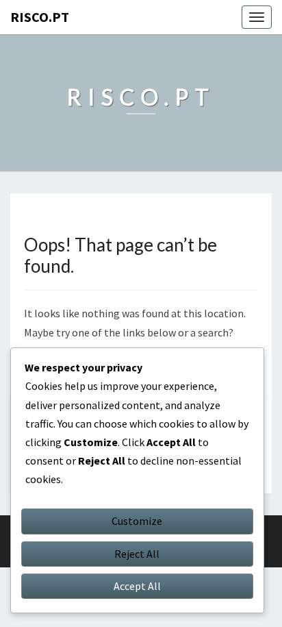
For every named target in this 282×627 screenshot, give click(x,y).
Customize (137, 521)
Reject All (136, 554)
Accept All (137, 586)
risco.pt (39, 16)
